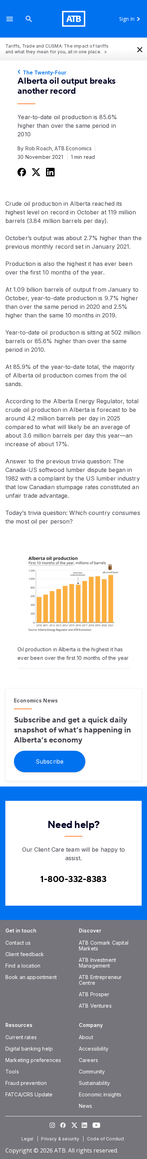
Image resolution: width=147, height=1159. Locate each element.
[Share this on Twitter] (35, 171)
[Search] (29, 18)
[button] (9, 18)
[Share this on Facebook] (21, 171)
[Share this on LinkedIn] (49, 171)
